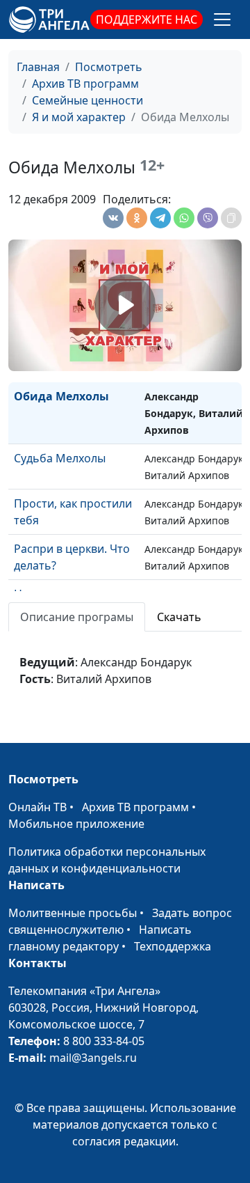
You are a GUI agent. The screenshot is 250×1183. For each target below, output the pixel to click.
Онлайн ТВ (37, 807)
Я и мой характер (79, 117)
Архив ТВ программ (85, 83)
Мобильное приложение (76, 823)
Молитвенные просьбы (72, 912)
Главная (38, 67)
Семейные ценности (87, 100)
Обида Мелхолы (61, 396)
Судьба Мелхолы (60, 458)
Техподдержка (172, 946)
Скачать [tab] (179, 617)
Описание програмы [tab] (76, 617)
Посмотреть (108, 67)
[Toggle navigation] (222, 19)
